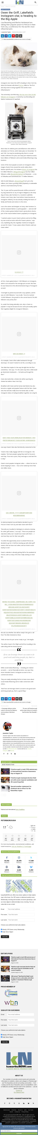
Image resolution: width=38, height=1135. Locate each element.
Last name (4, 920)
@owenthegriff (19, 181)
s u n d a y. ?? (19, 272)
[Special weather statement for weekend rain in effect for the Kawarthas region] (5, 788)
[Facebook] (4, 754)
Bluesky (12, 750)
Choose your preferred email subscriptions (13, 925)
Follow (19, 856)
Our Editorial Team (19, 1092)
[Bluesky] (28, 1103)
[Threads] (19, 1103)
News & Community (5, 9)
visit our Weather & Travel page (21, 846)
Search (11, 1112)
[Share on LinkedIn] (2, 35)
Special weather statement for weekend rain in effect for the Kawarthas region (21, 788)
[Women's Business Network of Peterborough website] (11, 1005)
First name (4, 914)
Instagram (5, 750)
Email (4, 909)
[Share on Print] (20, 35)
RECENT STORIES (7, 762)
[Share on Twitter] (9, 35)
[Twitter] (12, 754)
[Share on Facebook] (6, 35)
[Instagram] (8, 754)
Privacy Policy (25, 1112)
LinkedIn (29, 748)
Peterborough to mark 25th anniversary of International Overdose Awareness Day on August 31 (24, 771)
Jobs (25, 1110)
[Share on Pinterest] (13, 35)
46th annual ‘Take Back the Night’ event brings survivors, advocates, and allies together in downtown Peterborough (22, 977)
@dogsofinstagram (19, 172)
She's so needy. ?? (19, 353)
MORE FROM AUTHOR (8, 764)
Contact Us (19, 1090)
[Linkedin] (15, 754)
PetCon (21, 85)
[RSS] (33, 1103)
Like (7, 856)
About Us (20, 1110)
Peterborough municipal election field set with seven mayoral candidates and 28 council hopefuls (24, 780)
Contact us (17, 1112)
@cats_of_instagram (28, 169)
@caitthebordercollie (12, 748)
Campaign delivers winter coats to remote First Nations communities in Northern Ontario (9, 711)
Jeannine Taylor (6, 32)
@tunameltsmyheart (17, 174)
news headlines (20, 809)
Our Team (30, 1110)
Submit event (6, 1110)
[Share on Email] (17, 35)
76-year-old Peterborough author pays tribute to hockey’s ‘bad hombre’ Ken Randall (28, 710)
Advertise (13, 1110)
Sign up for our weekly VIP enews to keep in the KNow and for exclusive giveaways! (19, 1127)
